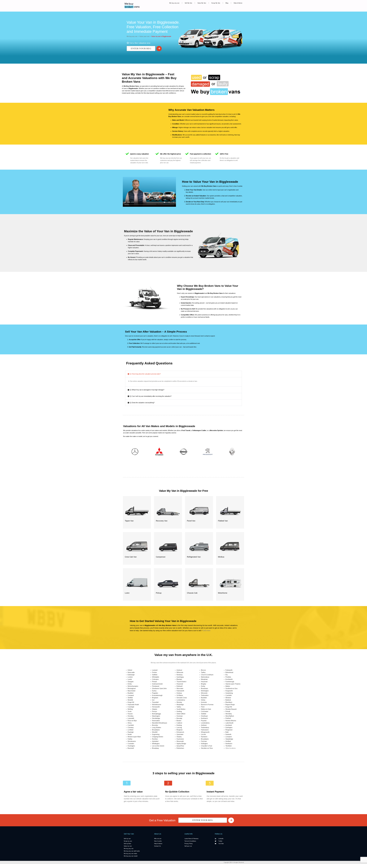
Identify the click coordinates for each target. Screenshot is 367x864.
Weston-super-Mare (134, 737)
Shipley (179, 737)
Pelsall (154, 681)
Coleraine (155, 679)
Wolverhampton (133, 686)
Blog (227, 3)
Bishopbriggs (156, 714)
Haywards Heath (133, 704)
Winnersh (204, 693)
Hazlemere (180, 739)
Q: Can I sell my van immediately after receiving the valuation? (150, 396)
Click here (206, 631)
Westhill (130, 700)
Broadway (155, 748)
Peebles (228, 677)
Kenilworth (229, 679)
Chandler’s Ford (206, 746)
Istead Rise (180, 746)
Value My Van (201, 3)
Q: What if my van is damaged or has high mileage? (147, 390)
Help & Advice (238, 3)
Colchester (204, 711)
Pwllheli (228, 718)
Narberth (228, 734)
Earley (154, 691)
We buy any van (174, 3)
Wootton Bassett (230, 709)
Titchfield (228, 746)
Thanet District (181, 681)
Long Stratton (156, 727)
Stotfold (130, 697)
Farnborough (229, 681)
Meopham (204, 679)
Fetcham (204, 741)
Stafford (154, 675)
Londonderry (181, 700)
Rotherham (180, 748)
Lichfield (130, 730)
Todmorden (205, 695)
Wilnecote (180, 672)
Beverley (155, 725)
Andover (179, 670)
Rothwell (179, 686)
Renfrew (155, 739)
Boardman (204, 688)
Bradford (130, 693)
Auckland (228, 725)
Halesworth (180, 691)
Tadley (179, 707)
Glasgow (131, 681)
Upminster (180, 734)
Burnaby (179, 718)
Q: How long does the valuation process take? (145, 374)
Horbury (179, 693)
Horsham (180, 716)
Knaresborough (157, 695)
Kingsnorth (229, 691)
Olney (130, 723)
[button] (183, 374)
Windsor (228, 697)
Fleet (202, 707)
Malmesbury (205, 677)
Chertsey (131, 727)
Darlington (228, 727)
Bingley (203, 684)
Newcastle (131, 672)
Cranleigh (131, 707)
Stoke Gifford (181, 714)
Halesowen (205, 730)
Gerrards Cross (182, 697)
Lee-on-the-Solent (158, 746)
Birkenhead (229, 672)
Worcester (180, 688)
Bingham (155, 697)
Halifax (130, 739)
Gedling (179, 711)
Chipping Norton (157, 737)
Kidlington (204, 743)
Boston (179, 720)
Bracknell (131, 748)
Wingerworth (205, 732)
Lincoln (203, 734)
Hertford (228, 741)
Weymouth (180, 741)
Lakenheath (229, 723)
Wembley (228, 714)
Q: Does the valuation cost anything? (142, 402)
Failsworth (228, 670)
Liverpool (131, 695)
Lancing (179, 727)
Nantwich (204, 737)
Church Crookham (207, 675)
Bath (227, 732)
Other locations (230, 748)
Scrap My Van (215, 3)
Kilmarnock (180, 732)
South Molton (181, 709)
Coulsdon (131, 743)
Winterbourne (156, 704)
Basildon (204, 697)
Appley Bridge (181, 743)
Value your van (144, 36)
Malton (227, 686)
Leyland (154, 670)
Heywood (180, 684)
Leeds (130, 679)
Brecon (203, 670)
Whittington (156, 743)
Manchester (131, 691)
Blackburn (228, 702)
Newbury (180, 675)
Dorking (179, 725)
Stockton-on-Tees (207, 748)
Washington (156, 716)
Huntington (131, 746)
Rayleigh (131, 732)
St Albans (180, 695)
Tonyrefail (155, 702)
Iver (153, 700)
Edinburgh (131, 675)
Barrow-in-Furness (207, 704)
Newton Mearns (230, 720)
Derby (130, 684)
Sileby (203, 700)
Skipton (154, 709)
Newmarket (156, 720)
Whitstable (155, 677)
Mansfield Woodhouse (159, 723)
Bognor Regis (230, 704)
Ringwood (228, 730)
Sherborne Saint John (159, 688)
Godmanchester (157, 684)
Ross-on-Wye (132, 720)
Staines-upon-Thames (232, 684)
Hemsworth (156, 707)
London (130, 677)
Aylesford (155, 741)
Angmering (155, 734)
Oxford (130, 670)
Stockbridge (156, 718)
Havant (130, 714)
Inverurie (204, 702)
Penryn (154, 711)
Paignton (155, 693)
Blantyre (179, 679)
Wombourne (132, 741)
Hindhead (204, 716)
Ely (226, 675)
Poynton (204, 720)
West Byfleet (229, 716)
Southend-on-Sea (231, 688)
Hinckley (130, 716)
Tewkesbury (205, 727)
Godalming (229, 693)
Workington (205, 691)
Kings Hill (131, 702)
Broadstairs (156, 730)
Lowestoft (131, 718)
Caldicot (179, 723)
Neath (130, 734)
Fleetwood (155, 686)
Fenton (154, 672)
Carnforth (131, 725)
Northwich (204, 718)
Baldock (228, 700)
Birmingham (132, 688)
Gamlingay (180, 677)
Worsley (179, 702)
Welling (130, 709)
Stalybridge (229, 739)
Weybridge (180, 704)
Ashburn (204, 725)
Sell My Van (188, 3)
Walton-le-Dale (206, 709)
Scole (130, 711)
